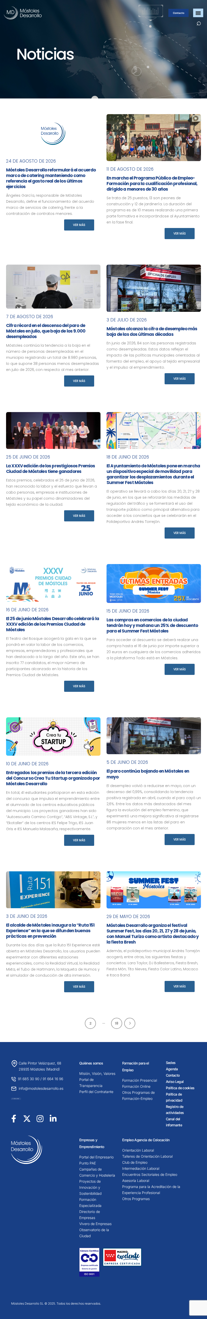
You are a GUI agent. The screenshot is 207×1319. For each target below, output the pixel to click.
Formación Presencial (139, 1080)
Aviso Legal (175, 1081)
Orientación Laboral (138, 1150)
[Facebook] (13, 1118)
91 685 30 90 (28, 1079)
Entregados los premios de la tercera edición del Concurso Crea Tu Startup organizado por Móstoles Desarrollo (53, 778)
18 (116, 1023)
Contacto (178, 12)
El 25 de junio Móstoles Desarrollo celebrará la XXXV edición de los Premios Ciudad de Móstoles (52, 624)
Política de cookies (180, 1088)
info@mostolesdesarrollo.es (41, 1088)
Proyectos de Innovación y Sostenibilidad (90, 1187)
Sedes (171, 1062)
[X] (27, 1118)
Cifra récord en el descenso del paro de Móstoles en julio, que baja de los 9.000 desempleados (45, 331)
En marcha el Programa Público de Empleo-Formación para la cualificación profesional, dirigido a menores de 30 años (152, 183)
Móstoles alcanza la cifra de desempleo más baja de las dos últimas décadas (152, 331)
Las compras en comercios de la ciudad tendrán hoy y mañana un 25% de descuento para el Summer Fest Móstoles (152, 625)
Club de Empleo (134, 1162)
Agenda (172, 1069)
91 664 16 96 (53, 1079)
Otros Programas (136, 1199)
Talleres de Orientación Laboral (147, 1156)
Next (129, 1023)
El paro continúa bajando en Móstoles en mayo (148, 774)
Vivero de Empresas (95, 1224)
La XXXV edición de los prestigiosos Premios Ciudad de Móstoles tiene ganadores (50, 468)
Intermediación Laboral (140, 1168)
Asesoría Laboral (135, 1180)
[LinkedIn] (53, 1118)
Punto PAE (87, 1163)
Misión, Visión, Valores (97, 1073)
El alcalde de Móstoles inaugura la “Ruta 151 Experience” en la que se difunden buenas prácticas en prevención (50, 930)
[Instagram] (40, 1118)
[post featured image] (53, 133)
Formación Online (136, 1086)
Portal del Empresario (96, 1157)
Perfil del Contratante (96, 1091)
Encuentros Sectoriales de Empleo (149, 1174)
